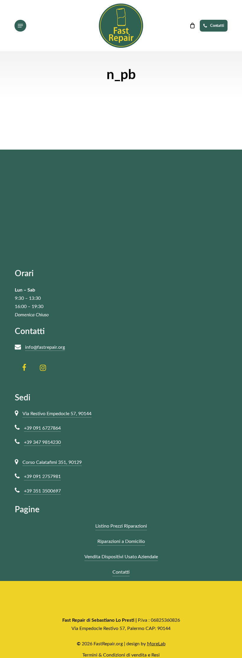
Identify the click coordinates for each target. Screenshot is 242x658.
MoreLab (156, 643)
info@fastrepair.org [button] (45, 347)
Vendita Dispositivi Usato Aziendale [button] (121, 556)
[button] (20, 26)
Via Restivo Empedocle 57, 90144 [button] (56, 413)
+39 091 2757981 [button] (42, 476)
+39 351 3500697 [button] (42, 491)
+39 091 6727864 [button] (42, 428)
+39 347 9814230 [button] (42, 442)
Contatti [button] (121, 572)
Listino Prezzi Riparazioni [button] (121, 526)
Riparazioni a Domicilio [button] (121, 541)
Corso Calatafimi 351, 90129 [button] (52, 462)
